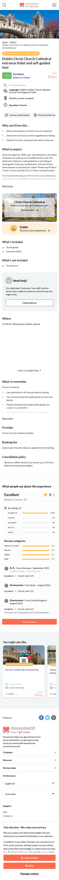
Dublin (13, 42)
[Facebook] (41, 717)
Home (5, 42)
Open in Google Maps (29, 370)
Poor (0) (11, 527)
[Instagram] (53, 717)
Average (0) (12, 523)
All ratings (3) (14, 508)
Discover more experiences (33, 230)
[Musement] (29, 5)
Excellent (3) (12, 513)
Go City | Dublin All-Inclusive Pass (22, 669)
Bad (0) (10, 532)
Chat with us (29, 302)
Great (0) (11, 518)
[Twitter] (47, 717)
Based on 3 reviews (21, 77)
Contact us (7, 816)
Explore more (28, 210)
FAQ (5, 812)
